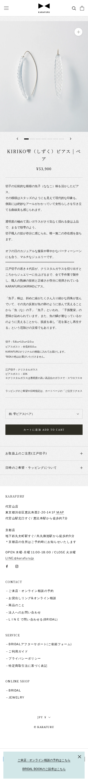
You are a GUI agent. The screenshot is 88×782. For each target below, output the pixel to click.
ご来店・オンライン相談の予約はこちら (44, 760)
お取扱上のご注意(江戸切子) (26, 453)
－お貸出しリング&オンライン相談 (30, 598)
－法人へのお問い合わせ (23, 612)
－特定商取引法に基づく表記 (26, 665)
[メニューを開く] (6, 8)
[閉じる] (79, 756)
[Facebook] (6, 566)
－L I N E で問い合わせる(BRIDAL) (31, 619)
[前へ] (17, 139)
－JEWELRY (14, 697)
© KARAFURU (44, 727)
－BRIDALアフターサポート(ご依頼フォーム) (38, 644)
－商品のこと (15, 605)
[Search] (74, 8)
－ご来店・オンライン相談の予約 (29, 591)
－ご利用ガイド (16, 651)
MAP (60, 512)
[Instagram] (16, 566)
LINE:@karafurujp (19, 558)
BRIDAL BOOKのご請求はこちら (44, 769)
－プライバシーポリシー (23, 658)
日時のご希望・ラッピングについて (31, 468)
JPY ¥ (42, 717)
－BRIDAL (13, 690)
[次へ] (70, 139)
